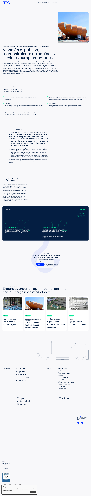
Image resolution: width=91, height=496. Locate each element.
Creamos (63, 378)
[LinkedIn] (82, 422)
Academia (22, 380)
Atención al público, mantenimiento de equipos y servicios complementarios (32, 325)
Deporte (20, 371)
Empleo (21, 398)
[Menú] (87, 2)
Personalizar (21, 491)
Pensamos (64, 374)
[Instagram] (78, 422)
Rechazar (27, 491)
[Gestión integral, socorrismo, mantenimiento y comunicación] (12, 305)
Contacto (22, 404)
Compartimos (66, 383)
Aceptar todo (32, 491)
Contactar (40, 264)
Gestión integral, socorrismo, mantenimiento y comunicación (9, 323)
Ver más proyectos (53, 264)
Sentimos (63, 369)
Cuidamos (64, 387)
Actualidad (23, 401)
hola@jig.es (80, 416)
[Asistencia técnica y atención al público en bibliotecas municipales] (78, 305)
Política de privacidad (6, 463)
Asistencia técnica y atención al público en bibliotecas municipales (77, 322)
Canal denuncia (5, 468)
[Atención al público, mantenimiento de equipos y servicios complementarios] (34, 305)
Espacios (21, 374)
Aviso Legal (4, 464)
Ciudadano (22, 377)
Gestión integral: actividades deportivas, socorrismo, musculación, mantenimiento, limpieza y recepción (56, 324)
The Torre (64, 398)
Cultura (20, 368)
